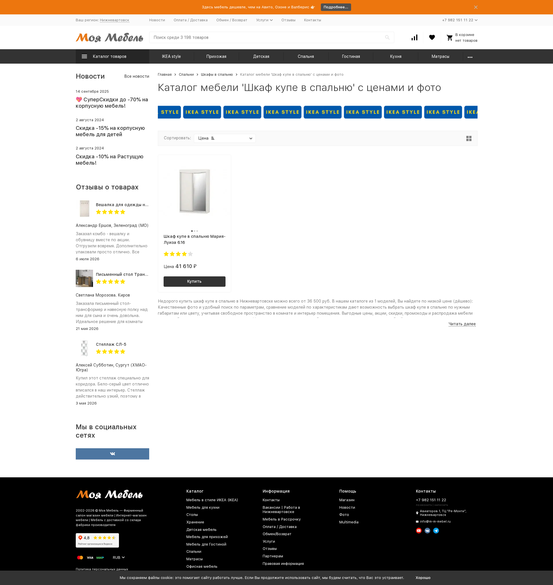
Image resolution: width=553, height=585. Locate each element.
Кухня (396, 56)
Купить (194, 281)
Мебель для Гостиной (206, 544)
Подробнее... (336, 7)
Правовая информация (283, 563)
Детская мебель (201, 529)
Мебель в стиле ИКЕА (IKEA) (212, 500)
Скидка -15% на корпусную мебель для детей (110, 131)
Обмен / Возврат (231, 20)
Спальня (306, 56)
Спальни (186, 74)
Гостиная (351, 56)
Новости (157, 20)
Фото (344, 514)
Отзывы (288, 20)
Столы (192, 514)
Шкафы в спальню (217, 74)
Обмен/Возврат (277, 534)
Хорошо (423, 577)
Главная (165, 74)
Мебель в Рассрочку (282, 519)
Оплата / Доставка (191, 20)
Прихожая (216, 56)
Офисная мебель (201, 566)
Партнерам (273, 556)
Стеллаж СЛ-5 (111, 344)
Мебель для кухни (202, 507)
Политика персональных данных (102, 569)
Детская (261, 56)
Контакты (312, 20)
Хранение (195, 522)
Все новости (136, 76)
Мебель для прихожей (207, 537)
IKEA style (171, 56)
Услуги (269, 541)
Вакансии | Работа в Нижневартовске (281, 509)
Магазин (347, 500)
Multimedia (349, 522)
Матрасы (440, 56)
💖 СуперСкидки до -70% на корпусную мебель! (112, 102)
